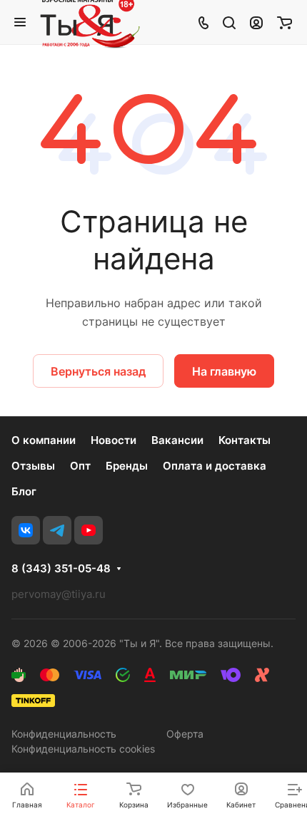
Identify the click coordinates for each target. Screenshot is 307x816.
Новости (113, 440)
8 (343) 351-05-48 (61, 568)
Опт (80, 465)
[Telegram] (57, 530)
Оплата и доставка (214, 465)
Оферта (184, 734)
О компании (43, 440)
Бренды (127, 465)
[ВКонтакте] (25, 530)
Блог (23, 491)
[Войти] (256, 22)
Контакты (244, 440)
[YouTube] (88, 530)
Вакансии (177, 440)
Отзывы (33, 465)
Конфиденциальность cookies (83, 749)
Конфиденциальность (63, 734)
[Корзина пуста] (284, 22)
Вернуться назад (98, 371)
